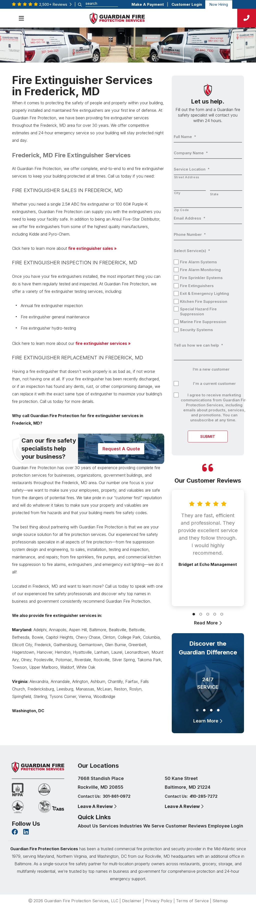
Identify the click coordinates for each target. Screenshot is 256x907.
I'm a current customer (214, 383)
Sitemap (220, 900)
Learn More (206, 720)
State (214, 194)
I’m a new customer (211, 369)
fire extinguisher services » (103, 343)
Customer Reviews (187, 825)
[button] (193, 613)
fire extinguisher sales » (92, 248)
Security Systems (196, 329)
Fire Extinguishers (197, 285)
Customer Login (187, 4)
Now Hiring (218, 4)
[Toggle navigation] (21, 18)
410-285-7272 (204, 796)
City (177, 193)
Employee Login (225, 825)
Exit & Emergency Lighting (204, 293)
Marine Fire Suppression (203, 321)
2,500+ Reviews (54, 4)
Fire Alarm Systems (198, 262)
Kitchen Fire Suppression (203, 301)
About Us (88, 825)
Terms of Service (192, 900)
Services (109, 825)
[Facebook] (15, 832)
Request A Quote (121, 448)
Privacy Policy (158, 900)
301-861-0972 (116, 796)
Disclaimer (132, 900)
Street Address (186, 177)
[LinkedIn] (26, 832)
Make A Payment (148, 4)
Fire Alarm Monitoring (200, 269)
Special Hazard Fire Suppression (198, 311)
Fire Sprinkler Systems (201, 277)
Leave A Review (96, 806)
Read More (206, 622)
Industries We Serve (143, 825)
